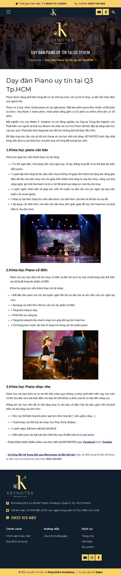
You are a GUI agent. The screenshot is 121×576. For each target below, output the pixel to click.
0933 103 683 (96, 3)
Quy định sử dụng (16, 541)
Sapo (99, 572)
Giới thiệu (87, 541)
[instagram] (92, 557)
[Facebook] (106, 12)
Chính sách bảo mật (18, 535)
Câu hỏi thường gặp (55, 535)
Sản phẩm (88, 546)
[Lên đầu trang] (110, 568)
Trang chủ (88, 535)
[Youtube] (99, 12)
